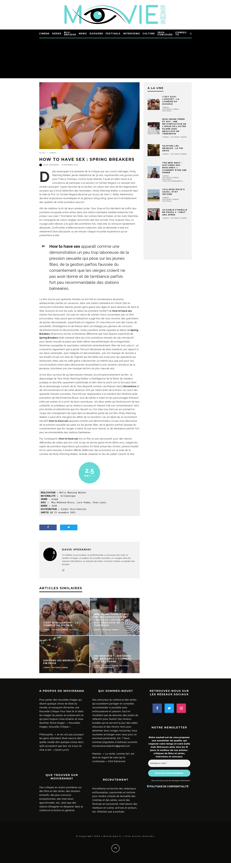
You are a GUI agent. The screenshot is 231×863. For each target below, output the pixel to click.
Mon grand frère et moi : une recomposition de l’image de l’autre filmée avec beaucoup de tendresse (174, 126)
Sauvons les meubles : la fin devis (172, 148)
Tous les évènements (172, 181)
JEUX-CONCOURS (165, 33)
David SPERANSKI (51, 165)
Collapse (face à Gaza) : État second (173, 191)
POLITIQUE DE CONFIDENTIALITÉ (169, 786)
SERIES (56, 33)
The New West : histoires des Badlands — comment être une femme (174, 168)
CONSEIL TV (181, 33)
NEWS (83, 33)
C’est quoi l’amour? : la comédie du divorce (170, 100)
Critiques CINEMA (170, 109)
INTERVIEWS (131, 33)
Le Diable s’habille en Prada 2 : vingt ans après (174, 212)
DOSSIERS (96, 33)
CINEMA (44, 33)
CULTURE (149, 33)
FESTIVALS (113, 33)
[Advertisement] (115, 58)
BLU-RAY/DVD (70, 33)
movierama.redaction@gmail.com (111, 746)
